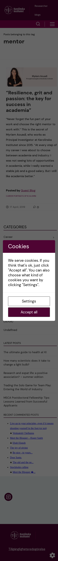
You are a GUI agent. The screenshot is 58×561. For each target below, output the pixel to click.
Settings (29, 301)
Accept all (29, 312)
